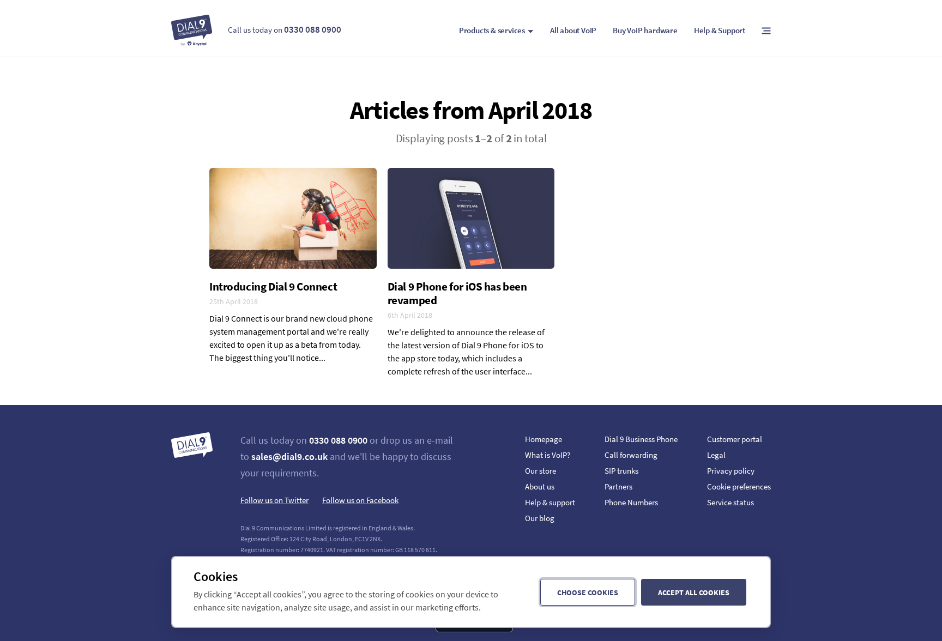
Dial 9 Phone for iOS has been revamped (457, 293)
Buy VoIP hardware (645, 30)
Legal (716, 455)
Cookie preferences (739, 486)
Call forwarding (631, 455)
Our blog (539, 518)
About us (539, 486)
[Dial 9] (192, 30)
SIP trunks (621, 470)
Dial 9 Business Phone (641, 439)
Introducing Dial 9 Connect (273, 286)
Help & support (550, 502)
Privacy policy (730, 470)
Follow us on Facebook (360, 500)
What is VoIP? (547, 455)
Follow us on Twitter (274, 500)
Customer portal (734, 439)
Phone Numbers (631, 502)
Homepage (543, 439)
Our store (540, 470)
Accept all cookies (693, 592)
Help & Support (719, 30)
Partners (618, 486)
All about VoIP (573, 30)
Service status (730, 502)
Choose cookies (587, 592)
